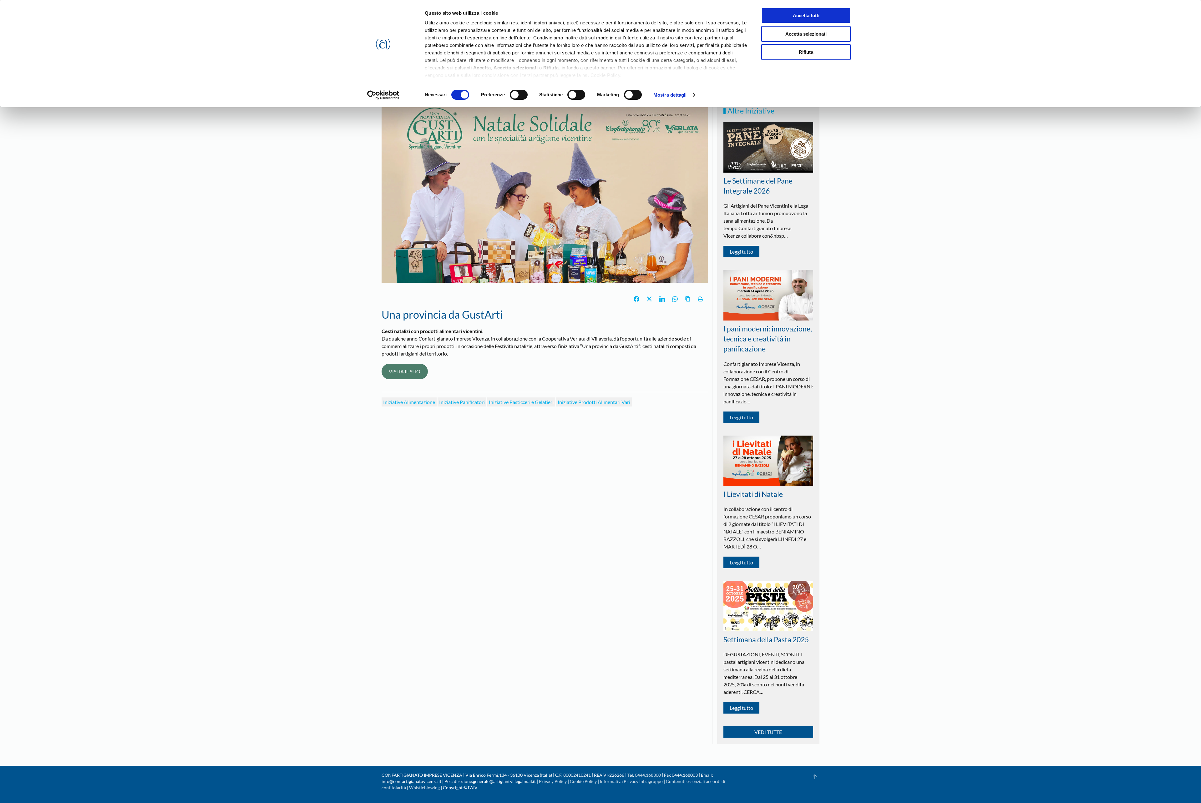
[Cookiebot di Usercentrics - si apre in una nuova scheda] (383, 95)
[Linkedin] (662, 299)
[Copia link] (687, 299)
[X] (649, 299)
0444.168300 (648, 775)
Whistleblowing (424, 787)
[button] (814, 776)
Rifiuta (806, 52)
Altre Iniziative (750, 110)
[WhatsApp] (675, 299)
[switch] (519, 95)
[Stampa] (700, 299)
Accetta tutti (806, 15)
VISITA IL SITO (404, 371)
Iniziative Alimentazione (409, 402)
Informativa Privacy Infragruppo (631, 781)
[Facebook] (636, 299)
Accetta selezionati (806, 34)
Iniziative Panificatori (462, 402)
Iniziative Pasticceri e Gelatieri (521, 402)
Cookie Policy (583, 781)
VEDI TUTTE (768, 732)
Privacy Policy (553, 781)
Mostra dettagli (670, 95)
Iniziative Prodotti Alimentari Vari (594, 402)
